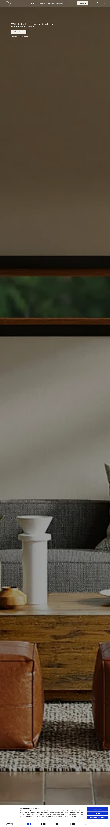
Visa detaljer (81, 824)
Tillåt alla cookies (97, 809)
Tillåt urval (97, 813)
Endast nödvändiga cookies (97, 817)
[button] (33, 3)
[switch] (43, 824)
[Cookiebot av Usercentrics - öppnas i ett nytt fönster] (9, 824)
